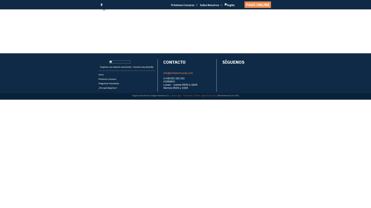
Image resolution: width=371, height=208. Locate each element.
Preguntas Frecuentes (109, 83)
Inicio (101, 74)
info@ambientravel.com (178, 73)
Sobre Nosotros (209, 5)
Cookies (196, 95)
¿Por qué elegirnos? (108, 88)
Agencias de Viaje (208, 95)
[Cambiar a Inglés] (229, 5)
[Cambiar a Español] (187, 102)
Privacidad (187, 95)
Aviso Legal (176, 95)
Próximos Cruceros (107, 79)
